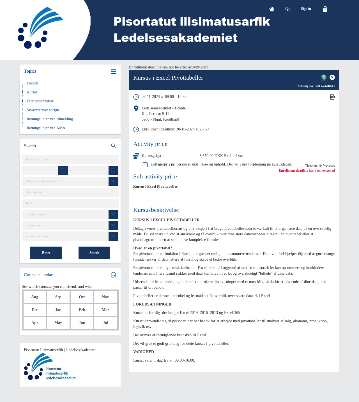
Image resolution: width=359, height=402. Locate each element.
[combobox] (72, 181)
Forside (32, 83)
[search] (70, 146)
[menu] (306, 8)
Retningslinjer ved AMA (46, 128)
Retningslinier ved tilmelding (50, 119)
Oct (82, 297)
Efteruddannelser (40, 101)
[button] (70, 72)
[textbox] (45, 170)
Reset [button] (46, 253)
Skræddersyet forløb (43, 110)
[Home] (271, 9)
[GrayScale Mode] (287, 9)
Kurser (32, 92)
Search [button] (94, 253)
